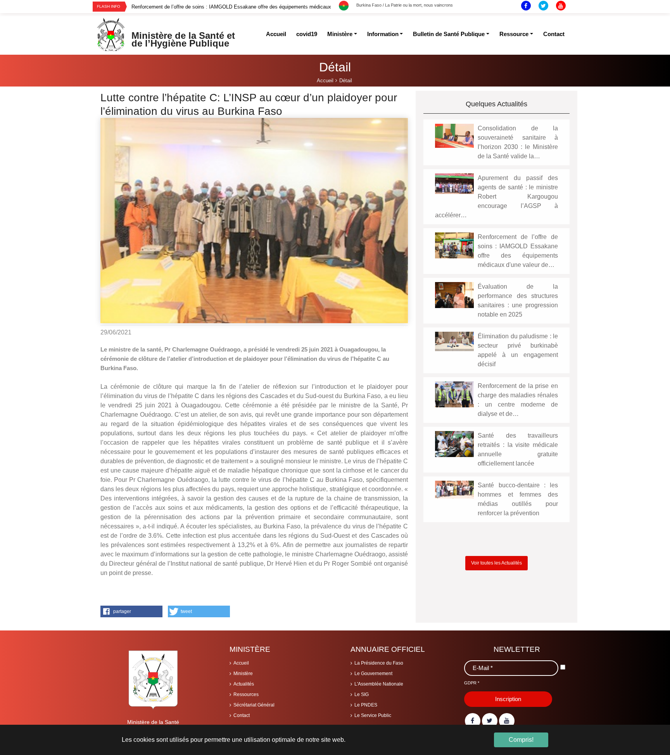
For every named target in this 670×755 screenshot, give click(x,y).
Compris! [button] (521, 739)
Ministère (243, 673)
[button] (131, 611)
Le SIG (361, 694)
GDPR (471, 683)
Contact (241, 715)
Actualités (243, 684)
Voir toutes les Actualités (496, 563)
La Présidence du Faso (378, 663)
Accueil (241, 663)
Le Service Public (372, 715)
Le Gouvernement (373, 673)
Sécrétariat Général (254, 705)
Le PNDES (365, 705)
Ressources (246, 694)
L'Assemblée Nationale (378, 684)
